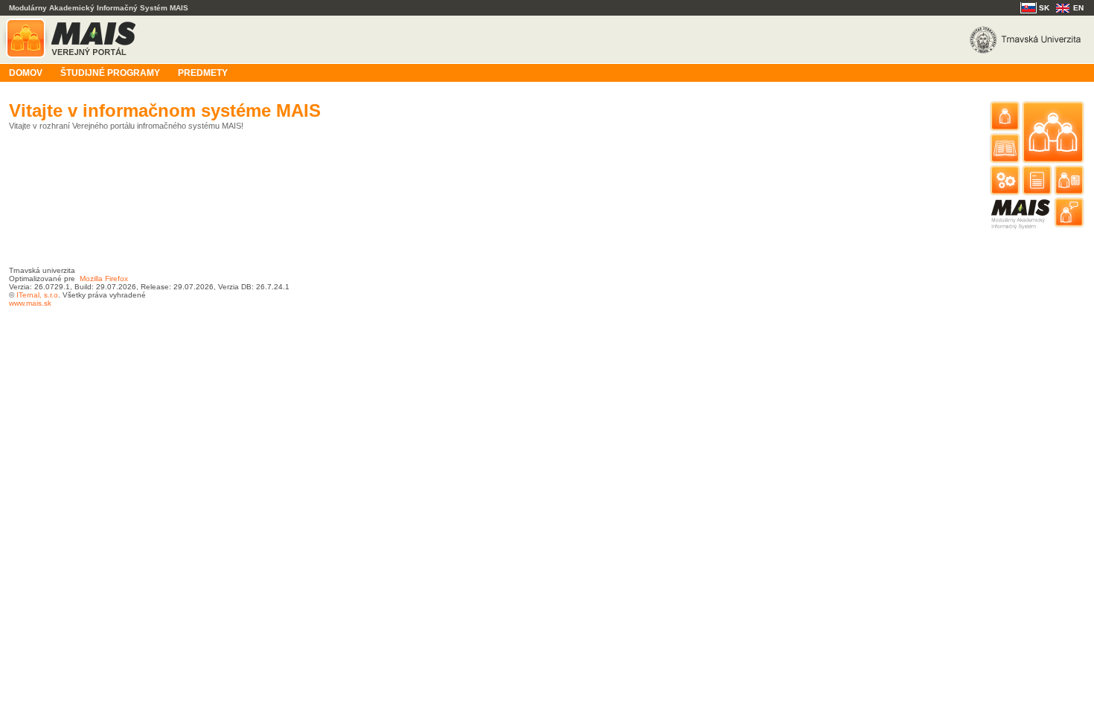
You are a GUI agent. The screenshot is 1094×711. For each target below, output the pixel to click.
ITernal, (29, 295)
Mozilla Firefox (104, 278)
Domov (25, 73)
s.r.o (50, 295)
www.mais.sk (30, 303)
